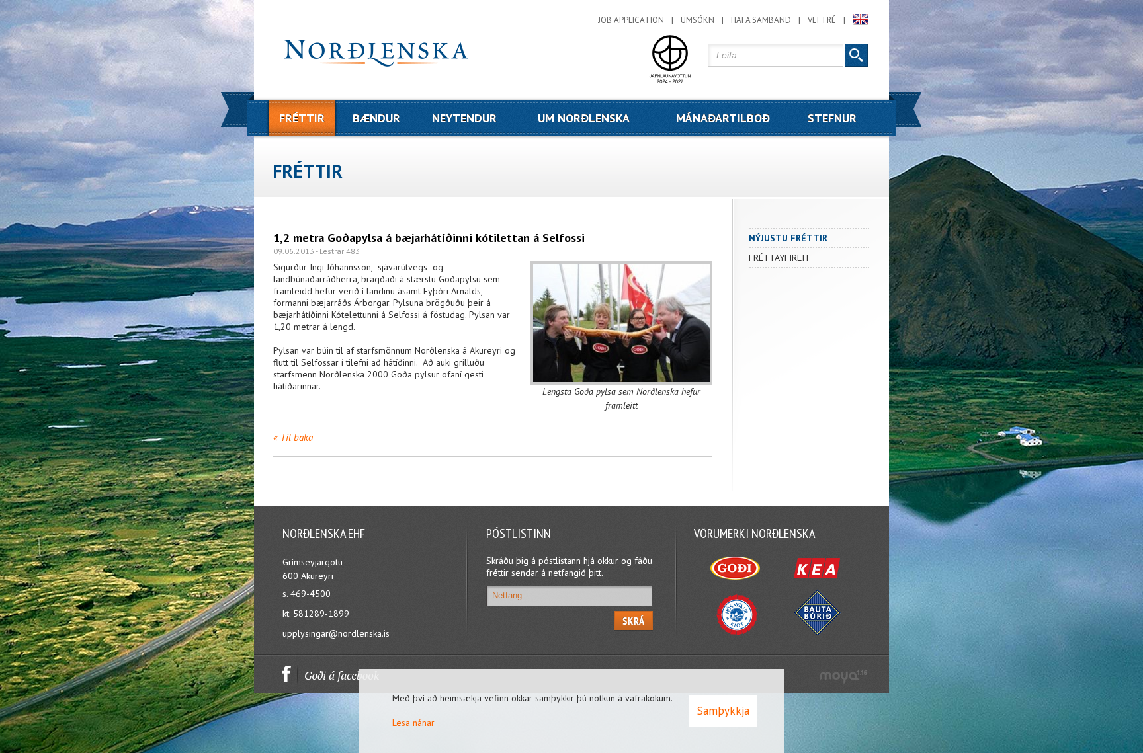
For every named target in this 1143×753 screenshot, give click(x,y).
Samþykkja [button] (723, 710)
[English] (860, 19)
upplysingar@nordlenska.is (336, 633)
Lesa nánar (413, 723)
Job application (631, 20)
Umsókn (697, 20)
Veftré (822, 20)
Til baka (296, 437)
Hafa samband (761, 20)
